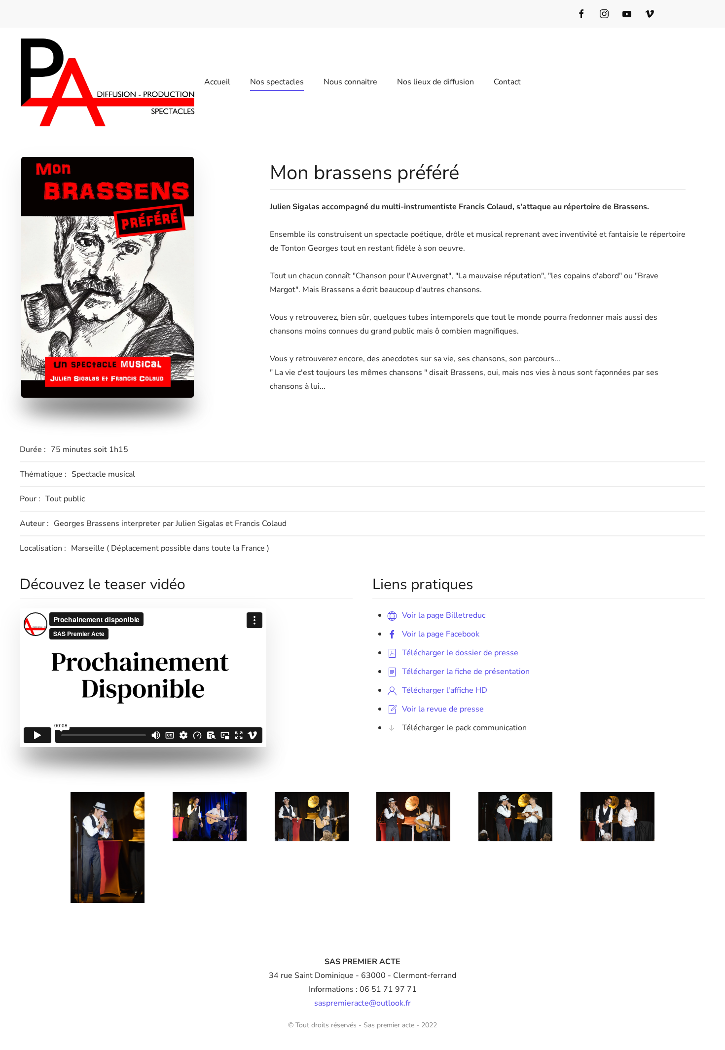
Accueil (217, 81)
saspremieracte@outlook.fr (362, 1003)
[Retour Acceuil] (109, 82)
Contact (507, 81)
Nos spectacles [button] (277, 81)
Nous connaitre (350, 81)
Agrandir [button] (114, 847)
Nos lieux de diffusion (435, 81)
